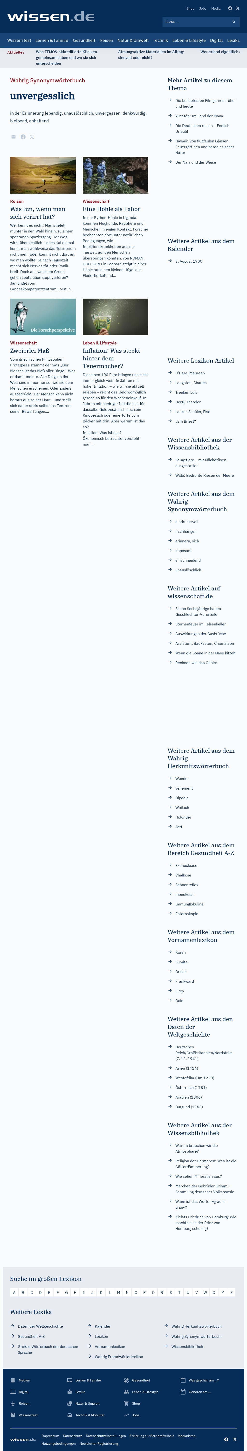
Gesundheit (84, 40)
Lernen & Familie (51, 40)
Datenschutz (72, 1436)
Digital (216, 40)
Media (215, 8)
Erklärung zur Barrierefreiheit (152, 1436)
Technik (160, 40)
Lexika (233, 40)
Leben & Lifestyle (189, 40)
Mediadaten (187, 1436)
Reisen (106, 40)
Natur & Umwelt (133, 40)
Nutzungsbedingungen (58, 1443)
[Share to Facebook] (23, 136)
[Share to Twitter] (31, 136)
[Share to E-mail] (13, 136)
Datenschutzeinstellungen (106, 1436)
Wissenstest (19, 40)
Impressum (50, 1436)
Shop (190, 8)
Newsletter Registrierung (99, 1443)
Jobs (202, 8)
